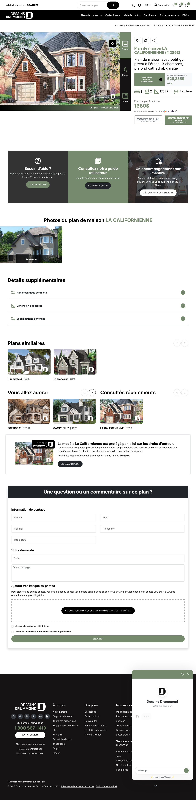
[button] (115, 73)
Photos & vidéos (93, 734)
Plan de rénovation (126, 716)
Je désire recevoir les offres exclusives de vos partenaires (43, 631)
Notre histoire (60, 711)
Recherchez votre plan (138, 25)
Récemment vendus (95, 725)
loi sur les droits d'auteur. (153, 444)
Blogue (56, 752)
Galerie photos (132, 15)
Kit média (57, 734)
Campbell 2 (65, 428)
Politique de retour (125, 760)
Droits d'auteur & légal (106, 786)
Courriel (18, 528)
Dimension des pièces (29, 305)
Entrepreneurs (168, 15)
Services (149, 15)
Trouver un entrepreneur (30, 748)
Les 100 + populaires (95, 730)
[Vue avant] (31, 244)
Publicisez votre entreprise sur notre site (26, 781)
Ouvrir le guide (98, 185)
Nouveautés (91, 720)
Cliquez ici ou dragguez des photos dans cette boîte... (98, 610)
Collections (111, 15)
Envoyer (98, 638)
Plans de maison (90, 15)
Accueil (119, 25)
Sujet (17, 558)
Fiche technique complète (31, 292)
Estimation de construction (30, 753)
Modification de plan (126, 711)
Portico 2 (19, 428)
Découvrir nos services (158, 192)
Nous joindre (30, 735)
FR (147, 5)
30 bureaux (122, 455)
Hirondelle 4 (19, 379)
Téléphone (109, 528)
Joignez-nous (37, 184)
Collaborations (92, 716)
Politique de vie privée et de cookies (77, 786)
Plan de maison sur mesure (30, 744)
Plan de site (122, 769)
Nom (105, 517)
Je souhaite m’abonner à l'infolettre (32, 626)
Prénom (18, 517)
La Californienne (116, 428)
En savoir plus (70, 463)
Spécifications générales (30, 318)
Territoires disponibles (64, 720)
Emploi (56, 748)
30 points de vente (63, 716)
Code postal (20, 539)
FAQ (184, 15)
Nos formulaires (124, 765)
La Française (64, 379)
